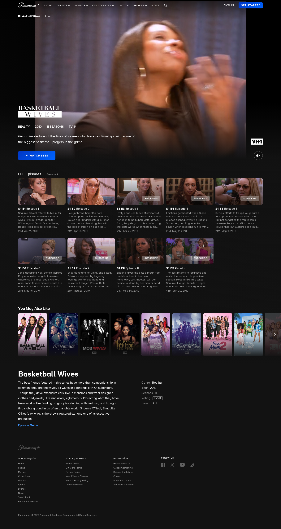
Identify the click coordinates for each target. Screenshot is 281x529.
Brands (22, 489)
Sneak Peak (24, 497)
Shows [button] (62, 5)
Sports (21, 485)
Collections (24, 476)
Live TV (124, 5)
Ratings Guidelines (123, 472)
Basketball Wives (29, 16)
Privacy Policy (73, 472)
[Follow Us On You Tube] (182, 465)
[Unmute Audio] (258, 155)
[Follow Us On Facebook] (163, 465)
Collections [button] (102, 5)
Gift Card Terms (74, 468)
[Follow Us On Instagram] (192, 465)
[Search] (165, 5)
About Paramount (122, 480)
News (155, 5)
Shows (21, 468)
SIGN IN (229, 5)
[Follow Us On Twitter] (172, 464)
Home (48, 5)
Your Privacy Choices (77, 476)
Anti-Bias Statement (123, 485)
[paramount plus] (29, 5)
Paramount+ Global (28, 501)
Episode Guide (28, 425)
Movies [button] (80, 5)
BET (154, 403)
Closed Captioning (123, 468)
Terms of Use (72, 464)
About (48, 16)
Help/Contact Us (122, 464)
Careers (117, 476)
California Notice (74, 485)
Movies (22, 472)
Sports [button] (139, 5)
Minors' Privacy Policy (77, 480)
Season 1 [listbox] (52, 174)
